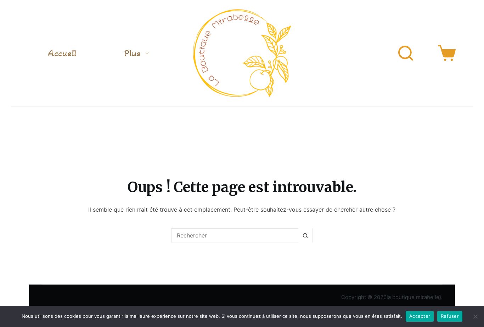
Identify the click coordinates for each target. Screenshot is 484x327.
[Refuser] (475, 316)
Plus (132, 53)
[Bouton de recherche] (305, 235)
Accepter (419, 316)
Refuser (450, 316)
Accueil (62, 53)
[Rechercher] (405, 53)
